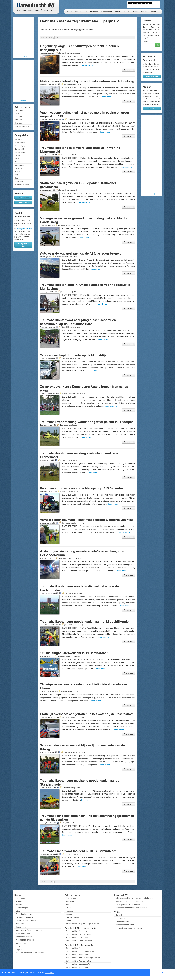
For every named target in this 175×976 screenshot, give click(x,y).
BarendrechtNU (20, 152)
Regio (17, 175)
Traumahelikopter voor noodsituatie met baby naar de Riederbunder (79, 588)
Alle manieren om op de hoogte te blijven (82, 923)
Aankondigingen (21, 146)
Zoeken (144, 11)
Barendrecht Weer (151, 76)
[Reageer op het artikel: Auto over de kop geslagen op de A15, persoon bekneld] (53, 256)
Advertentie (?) (23, 57)
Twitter (17, 113)
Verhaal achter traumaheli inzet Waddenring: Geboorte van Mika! (87, 519)
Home (69, 11)
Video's (126, 11)
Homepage (20, 898)
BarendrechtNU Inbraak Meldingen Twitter (83, 957)
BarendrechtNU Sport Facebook (79, 940)
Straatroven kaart (23, 933)
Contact (153, 11)
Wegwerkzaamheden (22, 184)
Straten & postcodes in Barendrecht (30, 952)
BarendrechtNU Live (24, 914)
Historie (17, 158)
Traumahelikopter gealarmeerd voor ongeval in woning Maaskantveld (80, 149)
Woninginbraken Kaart (23, 244)
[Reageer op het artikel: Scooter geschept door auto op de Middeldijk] (59, 358)
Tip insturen (120, 918)
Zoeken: (146, 41)
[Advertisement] (23, 36)
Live (85, 11)
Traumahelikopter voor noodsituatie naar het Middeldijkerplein (85, 621)
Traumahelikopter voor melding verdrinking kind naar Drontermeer (79, 455)
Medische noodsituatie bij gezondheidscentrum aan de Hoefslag (87, 81)
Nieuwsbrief (19, 110)
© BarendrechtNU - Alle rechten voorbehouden (134, 898)
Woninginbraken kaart (24, 228)
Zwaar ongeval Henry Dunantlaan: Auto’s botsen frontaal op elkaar (84, 388)
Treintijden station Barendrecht (28, 920)
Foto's (117, 11)
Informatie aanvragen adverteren (129, 928)
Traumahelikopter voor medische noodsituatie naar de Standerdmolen (79, 782)
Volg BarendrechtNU (22, 126)
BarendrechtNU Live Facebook (78, 934)
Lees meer (129, 70)
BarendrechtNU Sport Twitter (77, 967)
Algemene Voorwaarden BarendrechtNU (132, 907)
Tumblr (68, 920)
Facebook (18, 120)
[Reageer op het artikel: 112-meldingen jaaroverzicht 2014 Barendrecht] (55, 656)
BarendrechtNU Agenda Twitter (78, 961)
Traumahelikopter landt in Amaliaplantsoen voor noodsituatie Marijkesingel (85, 286)
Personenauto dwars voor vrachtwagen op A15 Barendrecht (83, 488)
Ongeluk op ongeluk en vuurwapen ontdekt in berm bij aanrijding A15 (80, 48)
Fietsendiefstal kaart (24, 936)
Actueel (78, 11)
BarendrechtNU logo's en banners (129, 901)
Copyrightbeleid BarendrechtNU (128, 904)
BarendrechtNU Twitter (75, 948)
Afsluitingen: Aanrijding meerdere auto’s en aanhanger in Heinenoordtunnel (82, 553)
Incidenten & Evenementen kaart (29, 930)
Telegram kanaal (72, 917)
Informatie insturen (23, 202)
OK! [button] (162, 973)
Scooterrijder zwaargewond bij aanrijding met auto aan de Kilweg (82, 747)
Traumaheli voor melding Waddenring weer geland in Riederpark (87, 421)
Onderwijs (18, 168)
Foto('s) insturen (122, 921)
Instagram (18, 123)
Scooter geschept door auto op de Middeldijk (73, 355)
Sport (17, 178)
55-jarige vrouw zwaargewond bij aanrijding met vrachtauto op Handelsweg (85, 220)
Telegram (18, 116)
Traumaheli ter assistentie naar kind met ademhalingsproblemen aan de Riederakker (87, 817)
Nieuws (19, 904)
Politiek (17, 171)
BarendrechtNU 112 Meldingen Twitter (81, 951)
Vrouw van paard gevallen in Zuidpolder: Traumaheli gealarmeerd (78, 185)
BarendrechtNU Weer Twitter (77, 954)
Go (158, 45)
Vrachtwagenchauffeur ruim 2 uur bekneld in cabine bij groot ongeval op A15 (84, 114)
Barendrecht (19, 149)
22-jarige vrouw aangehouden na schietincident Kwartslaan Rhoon (83, 686)
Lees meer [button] (49, 973)
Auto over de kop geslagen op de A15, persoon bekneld (81, 253)
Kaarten (135, 11)
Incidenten (94, 11)
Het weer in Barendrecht (25, 917)
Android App (71, 898)
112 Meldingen (22, 907)
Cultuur (17, 155)
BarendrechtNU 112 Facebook (78, 937)
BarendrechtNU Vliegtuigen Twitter (80, 964)
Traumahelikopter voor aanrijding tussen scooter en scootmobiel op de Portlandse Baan (78, 322)
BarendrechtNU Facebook (76, 931)
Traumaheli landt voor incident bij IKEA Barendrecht (78, 851)
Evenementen (106, 11)
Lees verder (87, 65)
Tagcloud (19, 949)
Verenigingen (19, 181)
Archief (151, 108)
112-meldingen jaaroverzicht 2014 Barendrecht (74, 653)
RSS (67, 904)
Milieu (17, 162)
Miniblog (19, 911)
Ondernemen (19, 165)
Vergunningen (21, 943)
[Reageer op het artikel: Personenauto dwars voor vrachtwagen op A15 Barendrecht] (58, 491)
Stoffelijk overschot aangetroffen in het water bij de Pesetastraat (86, 714)
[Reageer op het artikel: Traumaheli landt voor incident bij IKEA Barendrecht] (63, 854)
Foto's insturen (23, 198)
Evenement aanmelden (125, 924)
